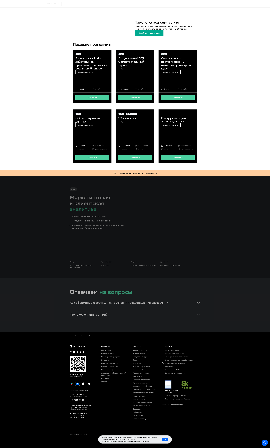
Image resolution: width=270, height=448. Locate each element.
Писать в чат (75, 406)
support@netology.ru (78, 408)
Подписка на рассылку (79, 390)
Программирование (141, 373)
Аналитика (84, 336)
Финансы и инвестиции (142, 402)
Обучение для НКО (172, 370)
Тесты (135, 360)
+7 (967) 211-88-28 (77, 400)
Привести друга (107, 354)
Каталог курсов (139, 354)
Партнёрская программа (111, 357)
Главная (72, 336)
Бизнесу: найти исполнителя (176, 357)
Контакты (105, 378)
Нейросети (137, 412)
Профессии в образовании (144, 389)
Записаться (92, 98)
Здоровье (137, 409)
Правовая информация (110, 370)
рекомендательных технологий (138, 441)
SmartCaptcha (130, 439)
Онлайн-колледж (140, 419)
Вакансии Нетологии (109, 367)
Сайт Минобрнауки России (175, 396)
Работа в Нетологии (109, 363)
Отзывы (104, 382)
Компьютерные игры (141, 406)
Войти (261, 4)
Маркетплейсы (139, 399)
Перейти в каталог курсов (149, 33)
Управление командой (142, 380)
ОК (165, 440)
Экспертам (105, 360)
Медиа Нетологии (71, 4)
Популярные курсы (140, 357)
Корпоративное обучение (143, 393)
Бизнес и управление (141, 367)
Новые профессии (140, 396)
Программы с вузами (141, 383)
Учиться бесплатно (140, 350)
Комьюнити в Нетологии (175, 373)
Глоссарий (169, 367)
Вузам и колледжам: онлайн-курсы (179, 360)
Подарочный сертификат (175, 363)
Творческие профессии (142, 386)
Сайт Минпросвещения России (177, 399)
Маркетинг (137, 363)
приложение (74, 379)
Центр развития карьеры (175, 354)
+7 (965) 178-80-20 (77, 394)
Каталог (77, 336)
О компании (106, 350)
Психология (138, 416)
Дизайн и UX (138, 370)
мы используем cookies (148, 437)
